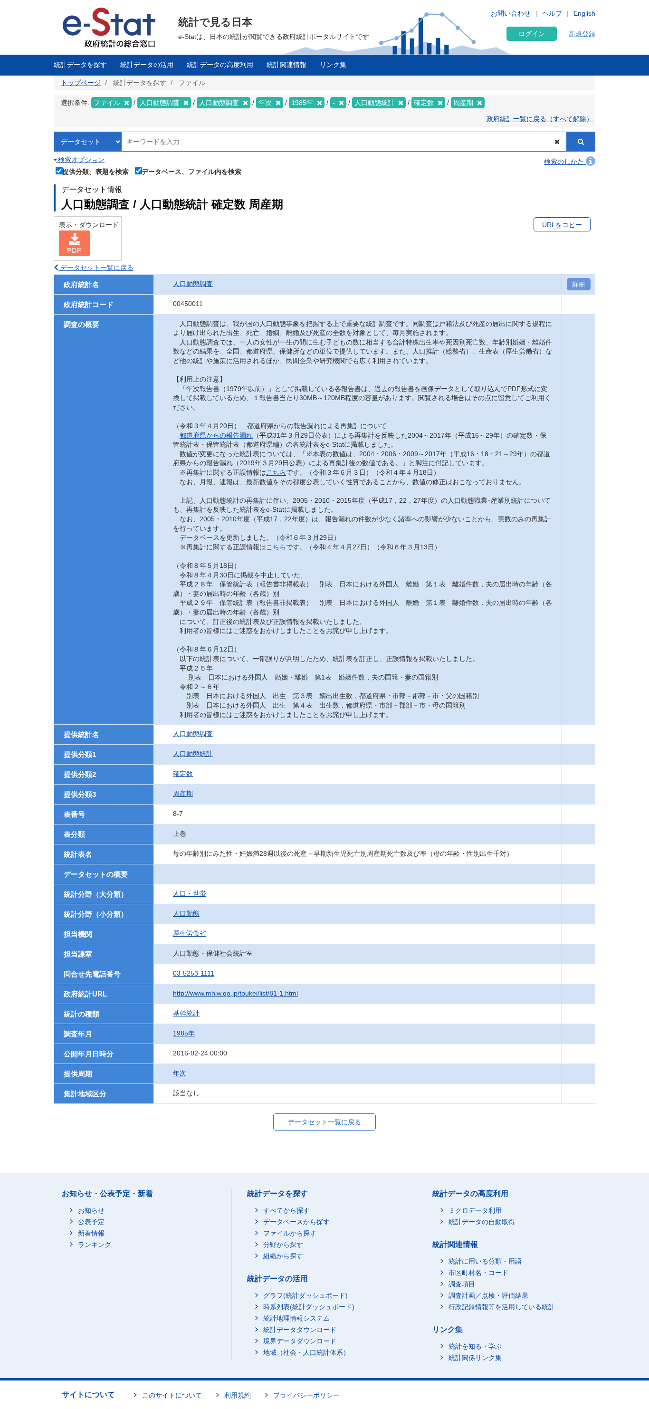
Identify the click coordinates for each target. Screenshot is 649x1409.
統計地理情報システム (296, 1318)
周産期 (183, 793)
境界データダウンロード (299, 1341)
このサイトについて (172, 1395)
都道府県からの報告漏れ (216, 435)
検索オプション (80, 159)
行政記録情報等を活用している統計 (502, 1307)
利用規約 (237, 1395)
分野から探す (283, 1244)
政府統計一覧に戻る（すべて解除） (540, 119)
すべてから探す (286, 1210)
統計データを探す (80, 64)
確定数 (183, 773)
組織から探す (283, 1256)
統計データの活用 (146, 64)
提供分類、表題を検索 (95, 171)
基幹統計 (186, 1013)
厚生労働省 (189, 933)
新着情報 (91, 1233)
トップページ (81, 82)
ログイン (531, 34)
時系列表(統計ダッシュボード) (308, 1307)
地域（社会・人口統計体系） (306, 1352)
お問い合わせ (511, 13)
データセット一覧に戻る (96, 267)
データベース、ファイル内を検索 (191, 171)
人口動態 (186, 913)
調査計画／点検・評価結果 (488, 1295)
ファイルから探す (289, 1233)
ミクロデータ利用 (475, 1210)
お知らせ (91, 1210)
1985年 (184, 1033)
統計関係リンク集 (475, 1357)
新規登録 (582, 34)
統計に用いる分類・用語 (485, 1261)
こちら (276, 472)
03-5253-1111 (193, 973)
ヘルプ (552, 13)
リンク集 (333, 64)
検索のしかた (565, 161)
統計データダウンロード (299, 1329)
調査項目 (462, 1284)
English (584, 13)
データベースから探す (296, 1221)
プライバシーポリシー (306, 1395)
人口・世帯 (189, 893)
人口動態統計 (193, 753)
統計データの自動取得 (482, 1221)
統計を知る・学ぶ (475, 1346)
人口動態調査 (193, 284)
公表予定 (91, 1221)
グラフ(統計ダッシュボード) (305, 1295)
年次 (179, 1073)
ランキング (94, 1244)
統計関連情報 (286, 64)
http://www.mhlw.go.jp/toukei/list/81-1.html (235, 993)
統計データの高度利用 (220, 64)
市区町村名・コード (478, 1272)
